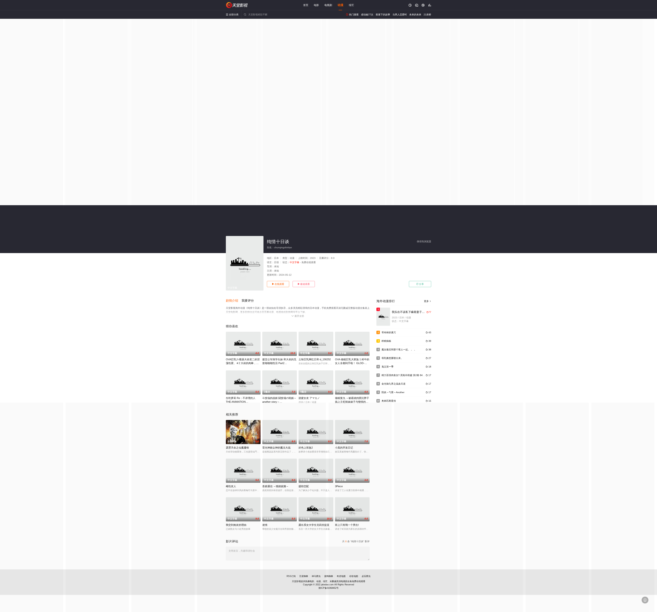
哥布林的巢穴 (389, 332)
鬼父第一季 (388, 366)
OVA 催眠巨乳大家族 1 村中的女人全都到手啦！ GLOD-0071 (352, 363)
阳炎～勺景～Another (393, 392)
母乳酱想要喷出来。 (392, 358)
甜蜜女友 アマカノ (309, 398)
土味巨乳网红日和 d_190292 (315, 359)
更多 (427, 301)
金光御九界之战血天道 (393, 383)
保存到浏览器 (424, 241)
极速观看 (304, 284)
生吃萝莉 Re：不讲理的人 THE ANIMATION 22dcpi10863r (240, 402)
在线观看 (278, 284)
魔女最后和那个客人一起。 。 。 (399, 349)
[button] (234, 300)
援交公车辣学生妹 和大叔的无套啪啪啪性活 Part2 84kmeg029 (279, 363)
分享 (420, 284)
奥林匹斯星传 (389, 400)
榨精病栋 (386, 341)
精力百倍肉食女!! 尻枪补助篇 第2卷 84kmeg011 (407, 375)
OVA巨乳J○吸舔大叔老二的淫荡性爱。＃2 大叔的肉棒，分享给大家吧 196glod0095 (243, 363)
